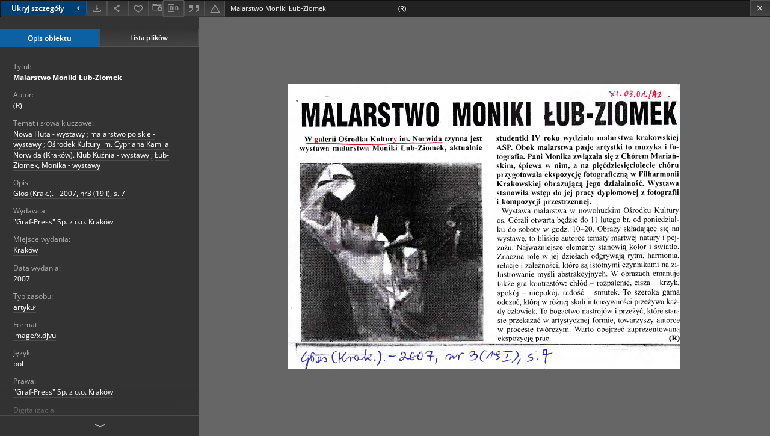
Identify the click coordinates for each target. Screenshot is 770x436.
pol (18, 363)
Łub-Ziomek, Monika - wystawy (91, 160)
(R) (17, 105)
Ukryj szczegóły (37, 8)
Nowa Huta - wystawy (49, 134)
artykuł (24, 307)
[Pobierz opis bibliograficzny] (173, 8)
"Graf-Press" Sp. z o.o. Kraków (63, 221)
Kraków (25, 250)
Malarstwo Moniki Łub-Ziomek (67, 77)
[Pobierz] (97, 8)
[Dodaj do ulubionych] (138, 8)
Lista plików (149, 37)
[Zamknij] (760, 8)
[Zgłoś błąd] (215, 8)
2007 (21, 279)
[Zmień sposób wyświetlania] (156, 8)
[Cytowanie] (194, 8)
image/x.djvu (34, 335)
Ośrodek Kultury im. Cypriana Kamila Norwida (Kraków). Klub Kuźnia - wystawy (91, 149)
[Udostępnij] (117, 8)
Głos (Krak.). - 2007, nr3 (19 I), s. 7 (69, 193)
